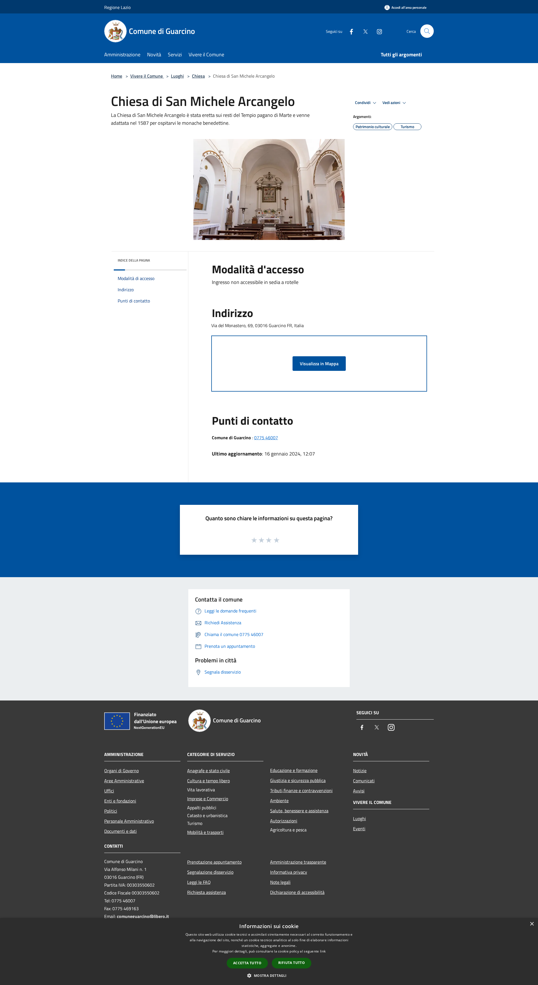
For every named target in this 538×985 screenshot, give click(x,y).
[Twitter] (363, 31)
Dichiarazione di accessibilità (297, 892)
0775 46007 (266, 437)
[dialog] (269, 951)
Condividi (363, 103)
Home (116, 76)
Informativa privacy (288, 872)
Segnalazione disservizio (210, 872)
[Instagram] (377, 31)
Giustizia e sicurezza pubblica (298, 780)
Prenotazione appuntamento (214, 862)
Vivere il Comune (147, 76)
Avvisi (359, 790)
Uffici (109, 790)
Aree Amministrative (124, 780)
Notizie (360, 770)
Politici (110, 811)
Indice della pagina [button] (134, 260)
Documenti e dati (120, 831)
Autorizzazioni (283, 820)
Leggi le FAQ (199, 882)
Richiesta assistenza (206, 892)
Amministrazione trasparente (298, 862)
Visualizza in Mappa (319, 363)
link (323, 951)
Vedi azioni (391, 103)
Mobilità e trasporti (205, 832)
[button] (268, 975)
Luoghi (177, 76)
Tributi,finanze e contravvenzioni (301, 790)
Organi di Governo (121, 770)
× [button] (532, 924)
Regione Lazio (117, 7)
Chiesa (198, 76)
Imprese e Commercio (207, 798)
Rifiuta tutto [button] (291, 962)
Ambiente (279, 800)
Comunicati (364, 780)
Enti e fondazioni (120, 800)
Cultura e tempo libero (208, 780)
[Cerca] (427, 31)
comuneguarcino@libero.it (143, 916)
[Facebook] (349, 31)
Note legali (280, 882)
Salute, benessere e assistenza (299, 810)
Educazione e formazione (293, 770)
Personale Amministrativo (129, 821)
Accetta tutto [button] (247, 963)
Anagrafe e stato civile (208, 770)
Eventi (359, 828)
